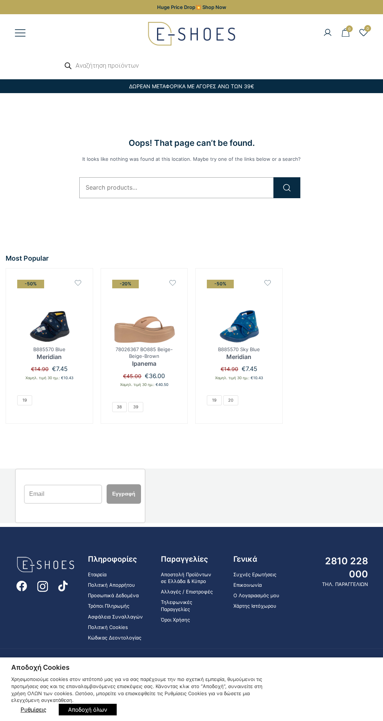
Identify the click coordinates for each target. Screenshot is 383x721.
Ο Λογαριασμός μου (256, 595)
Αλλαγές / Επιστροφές (187, 592)
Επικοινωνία (247, 585)
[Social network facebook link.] (22, 586)
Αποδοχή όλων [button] (87, 709)
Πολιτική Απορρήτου (111, 585)
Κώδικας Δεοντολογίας (114, 638)
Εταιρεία (97, 574)
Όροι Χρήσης (175, 620)
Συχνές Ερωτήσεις (254, 574)
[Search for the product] (286, 187)
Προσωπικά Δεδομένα (113, 595)
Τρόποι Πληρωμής (108, 606)
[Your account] (327, 33)
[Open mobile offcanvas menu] (20, 33)
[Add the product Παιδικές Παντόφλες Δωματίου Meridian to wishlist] (78, 282)
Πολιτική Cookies (108, 627)
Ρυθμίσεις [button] (33, 709)
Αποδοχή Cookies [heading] (40, 667)
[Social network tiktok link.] (64, 586)
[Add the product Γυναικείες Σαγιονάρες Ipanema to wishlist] (172, 282)
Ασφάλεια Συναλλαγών (115, 617)
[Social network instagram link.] (43, 586)
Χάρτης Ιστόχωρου (254, 606)
